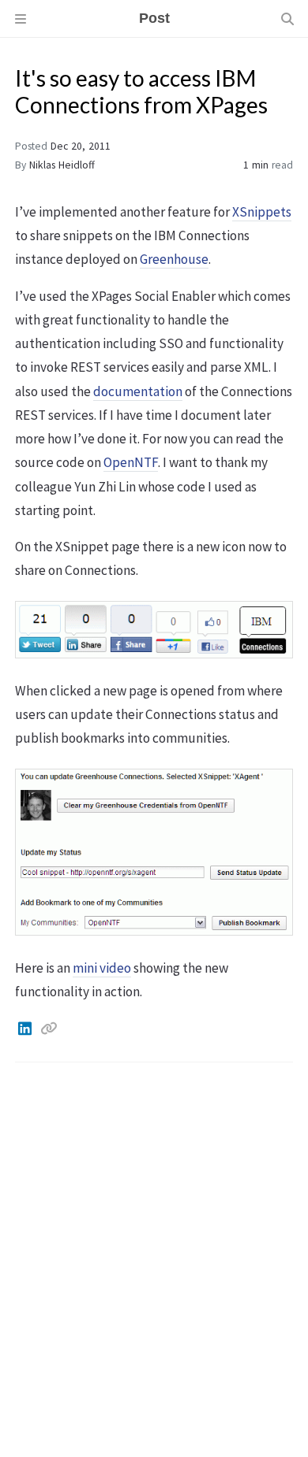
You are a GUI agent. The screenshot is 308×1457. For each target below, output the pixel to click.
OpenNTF (130, 462)
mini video (102, 968)
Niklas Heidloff (62, 165)
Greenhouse (174, 259)
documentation (137, 391)
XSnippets (261, 212)
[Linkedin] (26, 1028)
